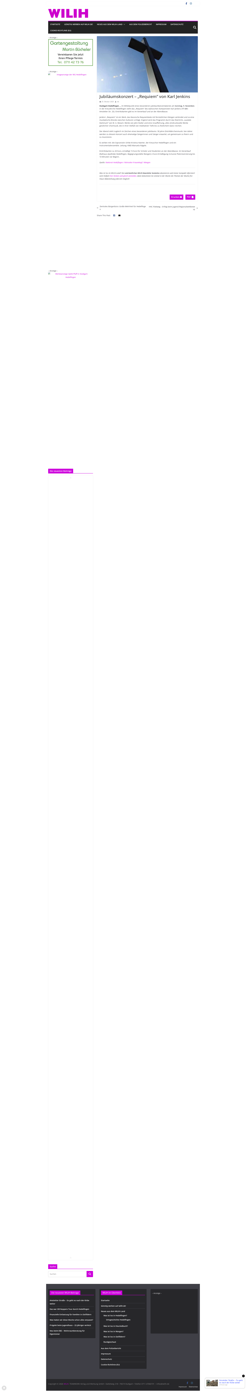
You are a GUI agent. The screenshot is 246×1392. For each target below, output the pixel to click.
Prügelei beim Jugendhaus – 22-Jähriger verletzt (70, 1325)
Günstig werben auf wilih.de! (78, 24)
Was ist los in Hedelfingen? (115, 1315)
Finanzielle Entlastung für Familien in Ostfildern (70, 1314)
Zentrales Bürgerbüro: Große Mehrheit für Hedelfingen (123, 207)
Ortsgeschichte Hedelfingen (118, 1320)
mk (118, 102)
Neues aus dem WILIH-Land (109, 24)
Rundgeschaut (110, 1342)
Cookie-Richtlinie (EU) (60, 30)
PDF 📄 (190, 197)
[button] (123, 24)
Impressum (161, 24)
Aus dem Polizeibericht (140, 24)
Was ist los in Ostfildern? (114, 1336)
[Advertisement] (174, 1313)
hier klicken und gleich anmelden (123, 176)
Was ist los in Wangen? (113, 1331)
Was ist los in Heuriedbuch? (116, 1326)
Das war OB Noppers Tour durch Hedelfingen (69, 1309)
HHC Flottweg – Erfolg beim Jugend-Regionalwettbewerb (172, 208)
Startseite (55, 24)
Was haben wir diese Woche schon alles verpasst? (71, 1320)
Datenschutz (177, 24)
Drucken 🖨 (176, 197)
